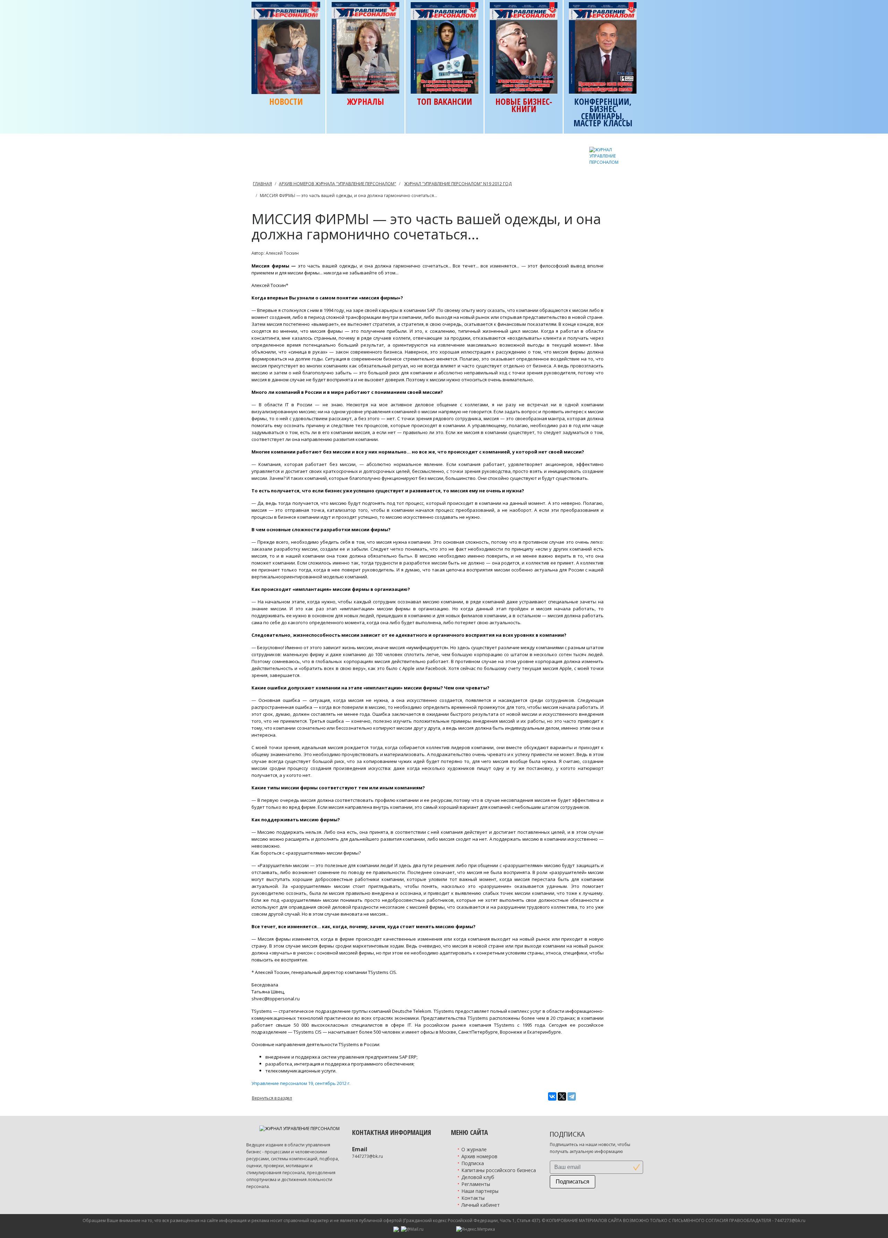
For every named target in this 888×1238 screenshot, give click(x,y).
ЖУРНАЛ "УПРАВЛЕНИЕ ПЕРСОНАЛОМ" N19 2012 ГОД (458, 184)
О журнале (474, 1149)
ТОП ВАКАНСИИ (444, 101)
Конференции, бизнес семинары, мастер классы (602, 112)
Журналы (365, 101)
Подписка (472, 1163)
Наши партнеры (479, 1191)
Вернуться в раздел (272, 1098)
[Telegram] (571, 1096)
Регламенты (475, 1184)
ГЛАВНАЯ (262, 184)
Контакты (473, 1198)
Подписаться (572, 1182)
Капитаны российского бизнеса (498, 1170)
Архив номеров (479, 1156)
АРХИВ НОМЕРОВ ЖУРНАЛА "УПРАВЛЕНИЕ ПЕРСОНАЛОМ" (337, 184)
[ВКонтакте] (552, 1096)
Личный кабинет (480, 1205)
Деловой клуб (477, 1177)
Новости (286, 101)
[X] (562, 1096)
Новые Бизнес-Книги (523, 105)
